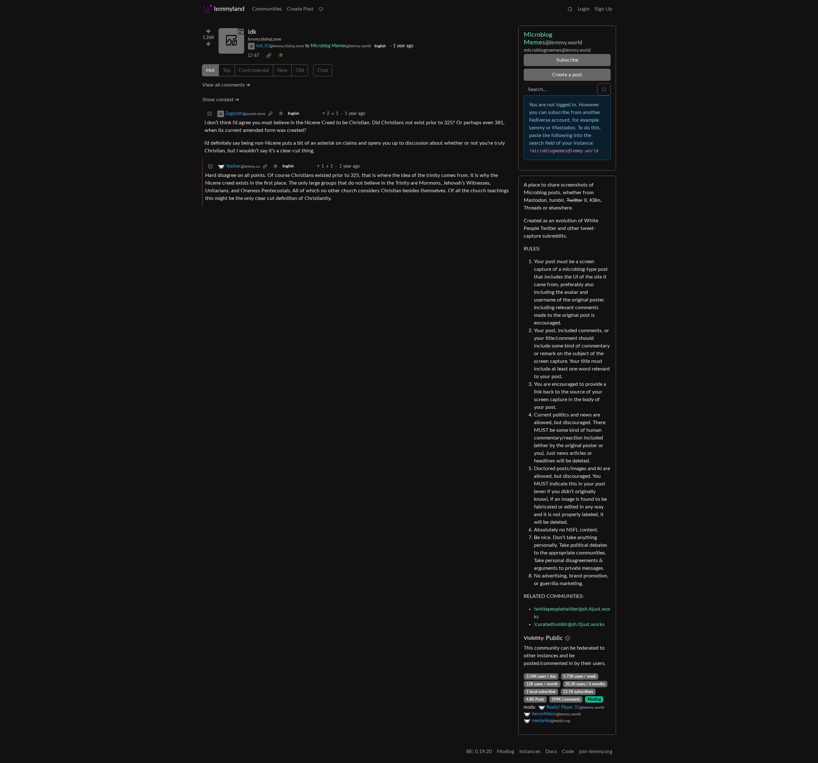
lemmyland (229, 9)
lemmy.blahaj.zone (265, 39)
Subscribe (567, 60)
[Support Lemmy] (321, 9)
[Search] (570, 9)
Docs (551, 751)
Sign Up (603, 8)
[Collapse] (209, 114)
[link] (268, 56)
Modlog (594, 699)
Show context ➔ (220, 99)
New (282, 70)
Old (300, 70)
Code (568, 751)
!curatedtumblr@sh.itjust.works (569, 624)
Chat (322, 70)
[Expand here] (231, 41)
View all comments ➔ (226, 85)
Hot (210, 70)
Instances (529, 751)
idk (252, 32)
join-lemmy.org (595, 751)
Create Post (300, 8)
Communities (267, 8)
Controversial (254, 70)
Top (227, 70)
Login (584, 8)
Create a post (567, 74)
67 (256, 55)
